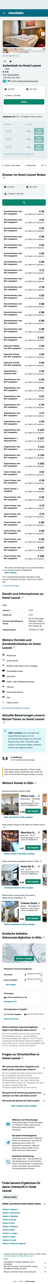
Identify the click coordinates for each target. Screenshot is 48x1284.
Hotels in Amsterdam (11, 1213)
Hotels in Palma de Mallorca (14, 1244)
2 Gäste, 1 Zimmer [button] (13, 95)
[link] (18, 817)
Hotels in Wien (9, 1230)
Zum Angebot (33, 811)
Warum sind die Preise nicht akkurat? (20, 1272)
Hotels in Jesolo (9, 1220)
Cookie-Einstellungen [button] (10, 586)
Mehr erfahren (11, 573)
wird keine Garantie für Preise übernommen (18, 1256)
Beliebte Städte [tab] (10, 1197)
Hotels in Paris (9, 1223)
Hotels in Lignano (10, 1209)
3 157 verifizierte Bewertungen (24, 81)
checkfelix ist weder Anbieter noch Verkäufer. (19, 1263)
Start (14, 1281)
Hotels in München (10, 1216)
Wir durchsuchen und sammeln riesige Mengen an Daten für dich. (21, 1267)
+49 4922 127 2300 (11, 78)
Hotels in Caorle (9, 1240)
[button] (4, 13)
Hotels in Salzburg (10, 1226)
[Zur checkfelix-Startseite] (16, 13)
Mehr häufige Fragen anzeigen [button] (24, 1106)
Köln (20, 1281)
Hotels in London (10, 1233)
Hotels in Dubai (9, 1237)
